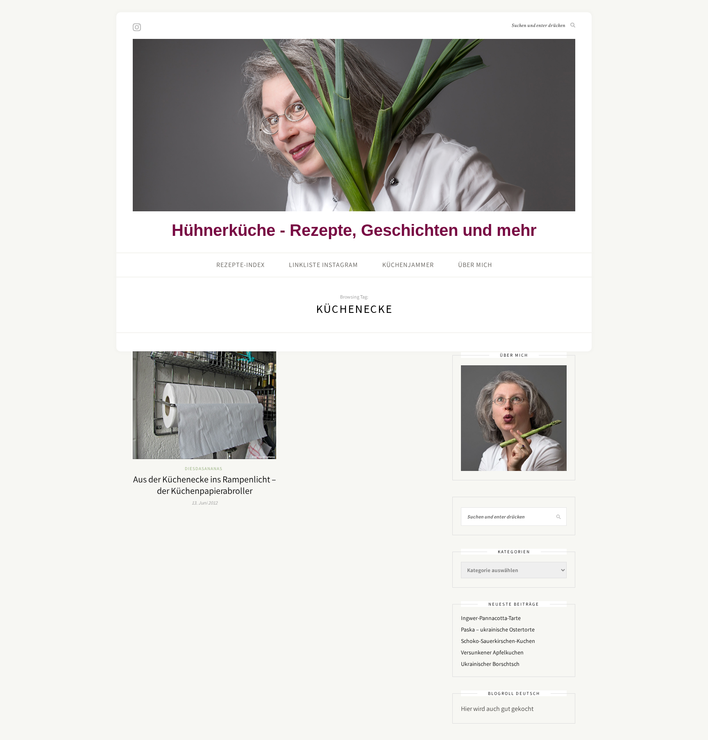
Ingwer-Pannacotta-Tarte (491, 618)
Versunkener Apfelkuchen (492, 652)
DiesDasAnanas (203, 468)
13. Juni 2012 (205, 503)
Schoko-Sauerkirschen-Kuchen (498, 641)
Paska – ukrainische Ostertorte (498, 629)
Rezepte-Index (240, 264)
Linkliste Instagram (323, 264)
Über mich (475, 264)
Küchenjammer (408, 264)
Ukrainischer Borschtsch (490, 664)
